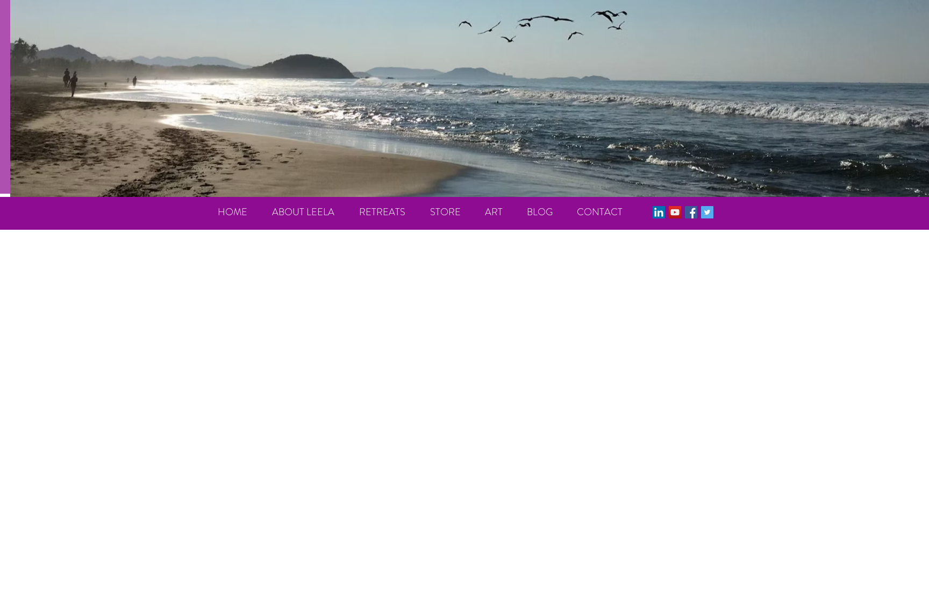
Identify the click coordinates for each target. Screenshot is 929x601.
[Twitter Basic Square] (707, 212)
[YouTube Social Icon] (675, 212)
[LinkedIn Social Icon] (659, 212)
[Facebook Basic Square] (691, 212)
